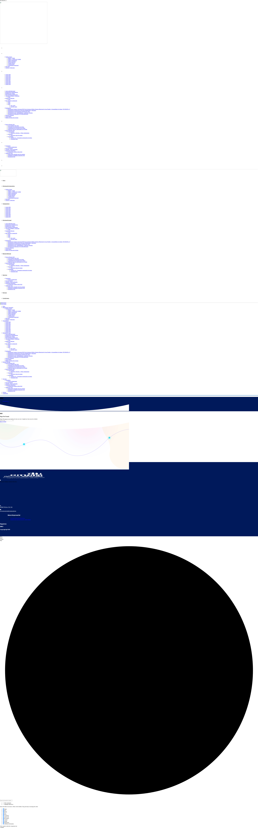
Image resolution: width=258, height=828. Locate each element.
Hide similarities (7, 803)
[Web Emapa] (3, 302)
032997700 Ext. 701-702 (6, 507)
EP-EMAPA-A (6, 401)
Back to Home (3, 421)
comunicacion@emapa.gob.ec (8, 511)
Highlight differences (8, 804)
